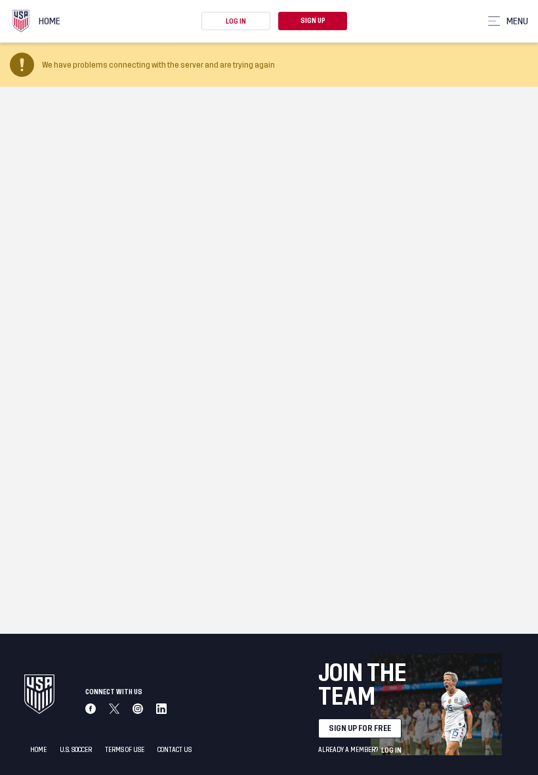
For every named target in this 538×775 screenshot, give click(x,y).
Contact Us (174, 750)
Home (38, 750)
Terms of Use (124, 750)
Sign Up (312, 21)
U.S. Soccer (76, 750)
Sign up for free (360, 728)
